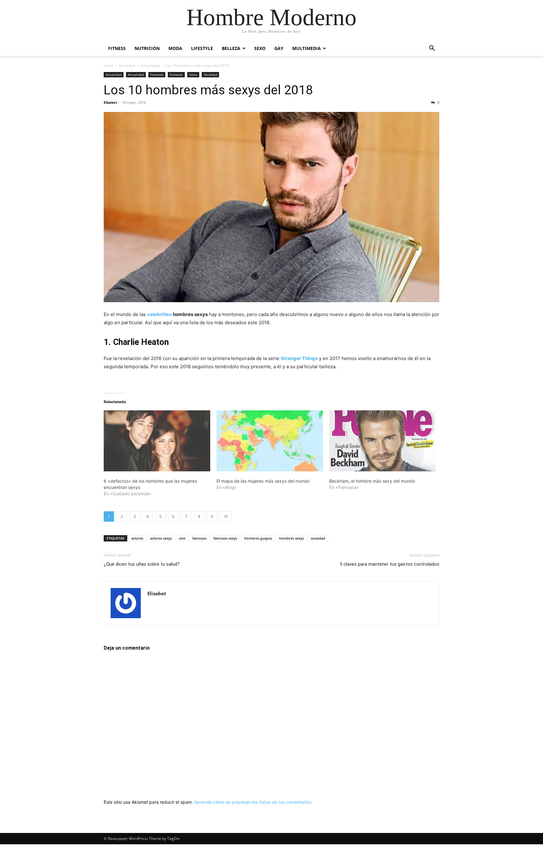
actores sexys (161, 538)
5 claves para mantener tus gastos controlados (389, 564)
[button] (431, 49)
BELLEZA (231, 48)
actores (137, 538)
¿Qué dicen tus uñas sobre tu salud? (142, 564)
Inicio (108, 65)
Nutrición (147, 48)
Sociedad (127, 65)
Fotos (193, 74)
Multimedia (306, 48)
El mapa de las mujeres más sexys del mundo (263, 481)
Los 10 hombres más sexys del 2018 (208, 89)
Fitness (117, 48)
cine (182, 538)
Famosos (156, 74)
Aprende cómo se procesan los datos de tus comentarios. (253, 802)
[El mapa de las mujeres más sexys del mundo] (270, 440)
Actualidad (150, 65)
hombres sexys (291, 538)
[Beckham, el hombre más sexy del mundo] (382, 440)
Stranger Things (299, 358)
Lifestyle (202, 48)
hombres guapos (258, 538)
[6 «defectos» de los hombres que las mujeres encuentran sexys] (157, 440)
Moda (175, 48)
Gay (278, 48)
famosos (199, 538)
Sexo (260, 48)
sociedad (318, 538)
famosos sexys (225, 538)
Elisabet (110, 102)
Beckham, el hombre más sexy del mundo (372, 481)
